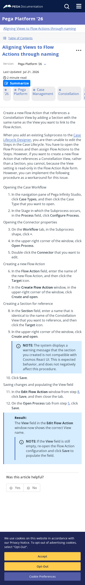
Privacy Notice (19, 543)
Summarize (19, 83)
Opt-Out (42, 566)
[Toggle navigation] (79, 6)
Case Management (43, 91)
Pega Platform (20, 91)
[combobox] (31, 64)
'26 (6, 93)
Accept (42, 556)
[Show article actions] (78, 50)
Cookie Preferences (42, 576)
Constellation (68, 93)
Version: (8, 64)
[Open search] (66, 6)
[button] (42, 38)
